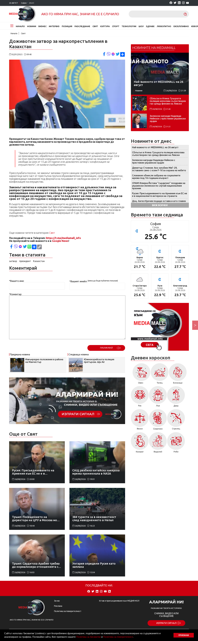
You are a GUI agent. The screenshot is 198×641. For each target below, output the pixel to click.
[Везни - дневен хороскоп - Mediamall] (140, 420)
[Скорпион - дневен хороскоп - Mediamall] (158, 420)
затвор (13, 261)
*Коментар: (15, 294)
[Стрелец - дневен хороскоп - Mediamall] (176, 420)
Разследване (82, 26)
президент (25, 261)
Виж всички (160, 205)
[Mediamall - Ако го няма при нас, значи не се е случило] (22, 14)
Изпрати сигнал (166, 623)
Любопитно (164, 26)
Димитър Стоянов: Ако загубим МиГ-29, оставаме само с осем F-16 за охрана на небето (159, 169)
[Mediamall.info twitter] (175, 3)
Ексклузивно (181, 26)
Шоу (141, 26)
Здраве (150, 26)
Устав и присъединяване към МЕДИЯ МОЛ (119, 601)
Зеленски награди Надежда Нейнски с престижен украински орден (168, 118)
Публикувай (106, 348)
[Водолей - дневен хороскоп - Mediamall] (158, 443)
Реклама (58, 606)
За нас (57, 601)
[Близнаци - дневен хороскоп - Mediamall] (178, 374)
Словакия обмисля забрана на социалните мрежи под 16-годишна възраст (156, 176)
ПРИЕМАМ (183, 635)
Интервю (54, 26)
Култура (105, 26)
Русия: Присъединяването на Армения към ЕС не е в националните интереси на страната (159, 194)
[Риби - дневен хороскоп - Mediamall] (176, 443)
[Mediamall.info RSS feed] (109, 591)
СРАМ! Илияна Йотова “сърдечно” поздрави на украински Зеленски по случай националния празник (158, 186)
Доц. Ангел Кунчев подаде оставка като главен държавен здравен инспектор (159, 202)
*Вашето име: (16, 281)
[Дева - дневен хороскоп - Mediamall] (176, 397)
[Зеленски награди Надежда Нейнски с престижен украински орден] (139, 121)
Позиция (67, 26)
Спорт (115, 26)
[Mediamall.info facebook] (171, 2)
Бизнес (42, 26)
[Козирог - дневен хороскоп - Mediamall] (140, 443)
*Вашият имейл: (78, 281)
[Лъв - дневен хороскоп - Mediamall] (158, 397)
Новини (31, 26)
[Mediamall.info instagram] (183, 2)
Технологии (129, 26)
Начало (20, 26)
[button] (134, 637)
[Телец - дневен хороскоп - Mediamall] (160, 374)
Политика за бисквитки (88, 637)
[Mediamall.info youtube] (187, 3)
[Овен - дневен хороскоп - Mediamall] (140, 374)
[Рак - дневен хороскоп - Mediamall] (140, 397)
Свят (95, 26)
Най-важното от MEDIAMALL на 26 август (155, 147)
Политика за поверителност (118, 637)
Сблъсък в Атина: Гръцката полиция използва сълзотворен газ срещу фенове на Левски (168, 101)
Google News (60, 240)
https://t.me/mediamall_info (63, 237)
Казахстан (39, 261)
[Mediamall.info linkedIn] (179, 2)
